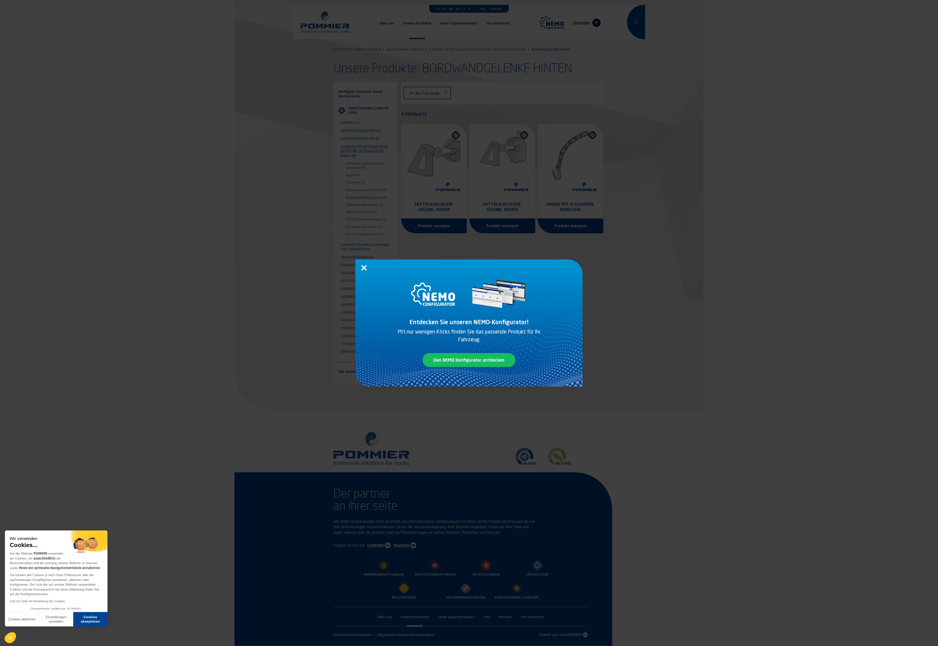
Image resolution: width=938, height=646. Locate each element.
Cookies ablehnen (22, 619)
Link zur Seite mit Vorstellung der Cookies (37, 601)
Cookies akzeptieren (90, 619)
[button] (10, 638)
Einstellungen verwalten (56, 619)
